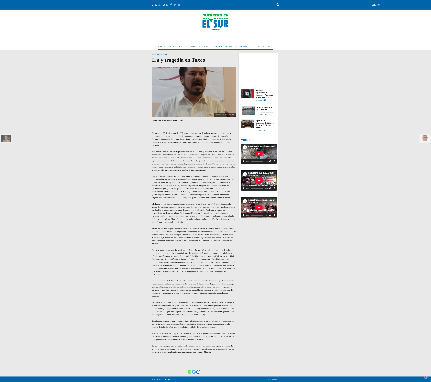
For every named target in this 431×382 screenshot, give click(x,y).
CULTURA (256, 46)
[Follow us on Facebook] (171, 5)
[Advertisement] (259, 68)
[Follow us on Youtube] (179, 5)
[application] (259, 154)
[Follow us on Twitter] (175, 5)
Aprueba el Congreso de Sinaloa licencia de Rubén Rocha (265, 124)
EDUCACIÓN (195, 46)
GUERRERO (183, 46)
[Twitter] (194, 372)
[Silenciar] (270, 161)
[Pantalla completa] (274, 161)
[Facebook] (198, 372)
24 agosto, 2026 (160, 4)
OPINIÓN (219, 46)
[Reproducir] (244, 161)
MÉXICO (228, 46)
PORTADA (161, 46)
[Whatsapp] (189, 372)
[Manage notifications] (426, 377)
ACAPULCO (208, 46)
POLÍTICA (172, 46)
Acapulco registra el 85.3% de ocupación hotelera (264, 109)
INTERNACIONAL (241, 46)
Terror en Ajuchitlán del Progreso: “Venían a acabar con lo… (264, 93)
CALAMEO (267, 46)
